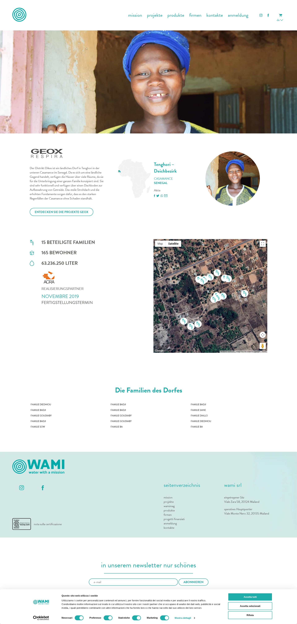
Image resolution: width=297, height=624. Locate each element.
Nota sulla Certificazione (48, 524)
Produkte (175, 15)
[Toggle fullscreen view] (263, 244)
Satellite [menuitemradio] (173, 243)
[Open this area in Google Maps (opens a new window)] (159, 351)
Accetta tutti (250, 597)
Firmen (195, 15)
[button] (245, 293)
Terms (264, 351)
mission (135, 15)
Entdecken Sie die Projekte (61, 212)
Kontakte (214, 15)
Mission (168, 497)
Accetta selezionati (250, 606)
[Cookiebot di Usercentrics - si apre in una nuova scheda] (41, 618)
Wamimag (169, 506)
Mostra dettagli (183, 618)
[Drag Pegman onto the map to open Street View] (263, 346)
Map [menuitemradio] (160, 243)
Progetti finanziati (174, 519)
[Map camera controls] (263, 335)
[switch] (108, 617)
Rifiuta (250, 615)
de (278, 20)
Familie (41, 404)
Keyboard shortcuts (227, 351)
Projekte (154, 15)
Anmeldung (238, 15)
